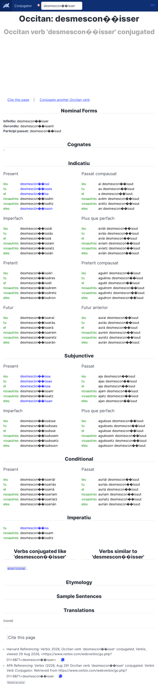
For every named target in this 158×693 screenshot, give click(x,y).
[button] (153, 6)
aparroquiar (16, 568)
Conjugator (23, 6)
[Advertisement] (79, 64)
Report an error (15, 682)
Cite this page (18, 100)
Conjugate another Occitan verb (65, 100)
